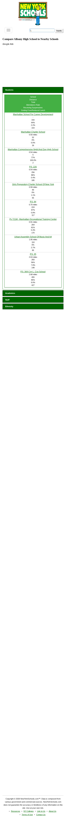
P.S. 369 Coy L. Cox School (33, 272)
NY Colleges (29, 811)
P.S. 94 (33, 202)
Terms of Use (27, 815)
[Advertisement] (28, 66)
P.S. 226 (33, 167)
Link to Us (41, 811)
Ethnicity (9, 306)
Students (9, 90)
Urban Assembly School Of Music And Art (33, 237)
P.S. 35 (33, 254)
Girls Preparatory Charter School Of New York (33, 184)
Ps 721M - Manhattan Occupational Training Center (33, 219)
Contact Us (41, 815)
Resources (15, 811)
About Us (52, 811)
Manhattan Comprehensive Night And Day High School (33, 149)
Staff (7, 300)
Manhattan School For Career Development (33, 114)
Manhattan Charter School (33, 132)
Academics (10, 293)
